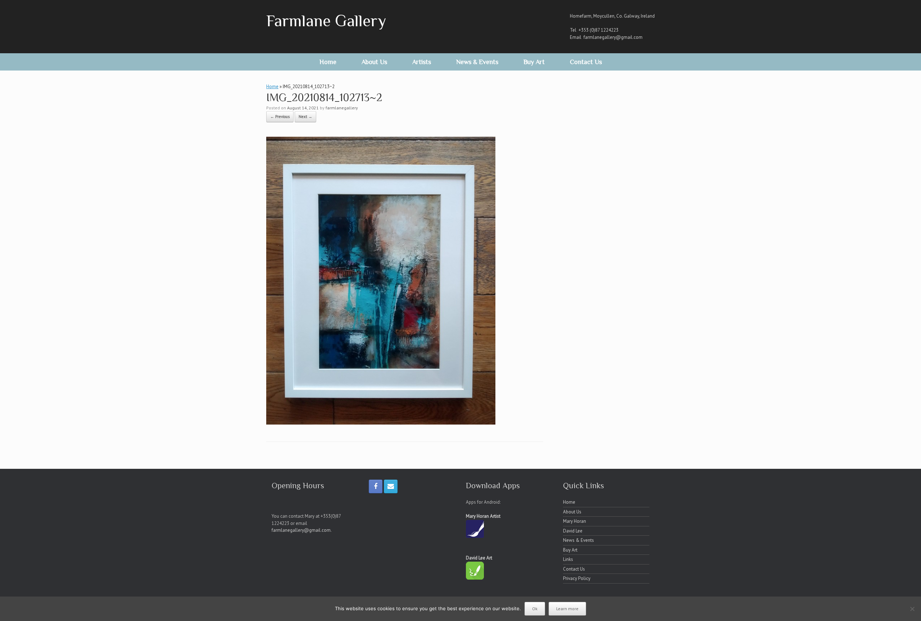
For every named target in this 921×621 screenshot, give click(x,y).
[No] (912, 608)
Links (568, 559)
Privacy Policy (576, 578)
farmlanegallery (342, 107)
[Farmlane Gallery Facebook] (375, 486)
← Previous (280, 116)
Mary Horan (574, 521)
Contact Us (586, 61)
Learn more (567, 608)
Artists (421, 61)
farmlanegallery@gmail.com (613, 37)
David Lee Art (479, 558)
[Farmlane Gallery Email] (391, 486)
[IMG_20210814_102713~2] (380, 422)
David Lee (572, 531)
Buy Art (534, 61)
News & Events (477, 61)
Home (327, 61)
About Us (374, 61)
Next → (305, 116)
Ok (534, 608)
